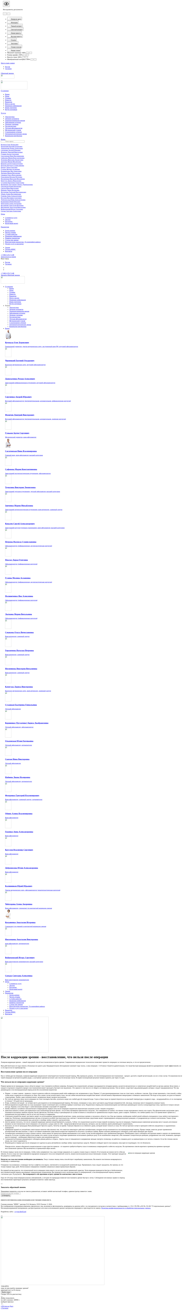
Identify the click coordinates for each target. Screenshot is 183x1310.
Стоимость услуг (11, 218)
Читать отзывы (10, 232)
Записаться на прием (8, 257)
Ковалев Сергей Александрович (12, 163)
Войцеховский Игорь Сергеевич (12, 209)
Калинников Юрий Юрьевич (10, 201)
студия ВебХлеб (20, 1212)
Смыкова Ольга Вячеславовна (11, 175)
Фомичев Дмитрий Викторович (12, 152)
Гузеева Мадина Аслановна (10, 169)
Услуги (3, 113)
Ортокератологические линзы (16, 134)
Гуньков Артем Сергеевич (10, 154)
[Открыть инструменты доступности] (6, 4)
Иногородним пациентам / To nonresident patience (23, 242)
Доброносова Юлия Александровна (13, 200)
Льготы (7, 219)
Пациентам (5, 227)
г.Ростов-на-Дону (7, 1306)
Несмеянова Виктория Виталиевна (13, 179)
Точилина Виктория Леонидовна (12, 160)
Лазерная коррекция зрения (15, 120)
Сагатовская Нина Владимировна (12, 156)
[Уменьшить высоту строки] (23, 57)
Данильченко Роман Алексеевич (12, 148)
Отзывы (8, 98)
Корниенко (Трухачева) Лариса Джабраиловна (17, 184)
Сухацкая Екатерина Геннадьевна (12, 182)
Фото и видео (10, 104)
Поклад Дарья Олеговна (9, 167)
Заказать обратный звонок (10, 275)
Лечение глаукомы (11, 124)
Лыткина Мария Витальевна (10, 173)
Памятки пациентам (12, 238)
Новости (8, 100)
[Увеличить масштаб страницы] (30, 53)
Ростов (7, 67)
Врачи (7, 94)
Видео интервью (11, 109)
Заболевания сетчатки (13, 122)
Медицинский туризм (13, 130)
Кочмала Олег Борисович (9, 144)
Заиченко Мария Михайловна (11, 162)
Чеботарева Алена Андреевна (11, 203)
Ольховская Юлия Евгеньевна (11, 186)
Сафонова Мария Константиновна (12, 158)
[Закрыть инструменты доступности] (8, 14)
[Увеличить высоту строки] (26, 57)
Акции (7, 247)
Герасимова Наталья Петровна (11, 177)
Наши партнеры (11, 108)
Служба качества (11, 234)
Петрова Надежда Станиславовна (12, 165)
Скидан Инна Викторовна (10, 188)
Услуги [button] (7, 305)
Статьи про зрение (12, 240)
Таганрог (8, 69)
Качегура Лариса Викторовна (11, 181)
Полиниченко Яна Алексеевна (11, 171)
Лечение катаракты (12, 119)
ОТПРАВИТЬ (6, 1195)
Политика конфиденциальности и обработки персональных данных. (126, 1208)
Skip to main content (8, 63)
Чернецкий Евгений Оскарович (11, 146)
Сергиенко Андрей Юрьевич (11, 150)
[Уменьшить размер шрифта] (24, 55)
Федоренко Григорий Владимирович (13, 192)
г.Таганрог (4, 1308)
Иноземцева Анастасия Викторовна (13, 207)
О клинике (5, 91)
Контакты (8, 251)
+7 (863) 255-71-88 (7, 255)
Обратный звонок (7, 73)
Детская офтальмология (13, 128)
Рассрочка (8, 221)
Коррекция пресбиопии (13, 136)
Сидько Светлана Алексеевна (11, 211)
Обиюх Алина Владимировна (11, 194)
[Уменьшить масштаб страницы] (27, 53)
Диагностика (10, 117)
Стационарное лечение (13, 132)
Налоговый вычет (11, 223)
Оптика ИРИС (10, 249)
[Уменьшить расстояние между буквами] (31, 59)
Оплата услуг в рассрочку (14, 244)
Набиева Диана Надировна (10, 190)
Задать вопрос (10, 230)
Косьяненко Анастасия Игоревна (12, 205)
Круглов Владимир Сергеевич (11, 198)
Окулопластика (10, 126)
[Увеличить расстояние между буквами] (35, 59)
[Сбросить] (5, 13)
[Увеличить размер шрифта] (27, 55)
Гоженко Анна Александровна (11, 196)
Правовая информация (13, 106)
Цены (7, 96)
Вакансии (8, 102)
